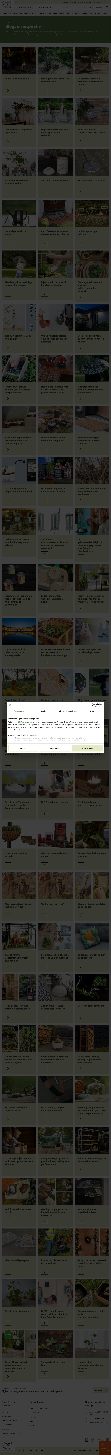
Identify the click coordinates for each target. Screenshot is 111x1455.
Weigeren (23, 748)
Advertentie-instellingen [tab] (68, 711)
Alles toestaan (87, 748)
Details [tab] (43, 711)
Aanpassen (54, 748)
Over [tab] (92, 711)
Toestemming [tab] (19, 711)
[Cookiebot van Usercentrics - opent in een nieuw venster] (93, 705)
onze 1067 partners (21, 722)
